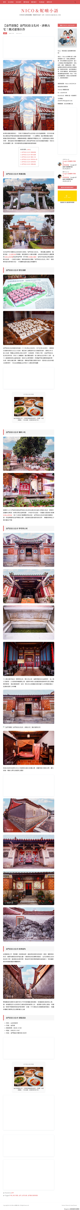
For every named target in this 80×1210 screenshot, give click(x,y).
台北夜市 (18, 2)
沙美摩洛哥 (12, 254)
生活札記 (41, 2)
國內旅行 (34, 2)
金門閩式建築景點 (33, 1195)
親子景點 (15, 1195)
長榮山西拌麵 (9, 257)
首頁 (4, 2)
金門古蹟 (24, 1195)
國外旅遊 (26, 2)
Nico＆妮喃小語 (40, 10)
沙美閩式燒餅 (32, 257)
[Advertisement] (28, 47)
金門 (5, 33)
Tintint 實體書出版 (63, 89)
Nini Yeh (11, 33)
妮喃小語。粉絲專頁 (70, 95)
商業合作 (49, 2)
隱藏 (29, 149)
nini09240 (63, 92)
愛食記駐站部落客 (63, 86)
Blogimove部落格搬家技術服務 (71, 1209)
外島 (11, 1195)
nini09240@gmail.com (65, 101)
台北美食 (11, 2)
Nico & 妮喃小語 (67, 56)
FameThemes (74, 1205)
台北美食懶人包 (68, 104)
